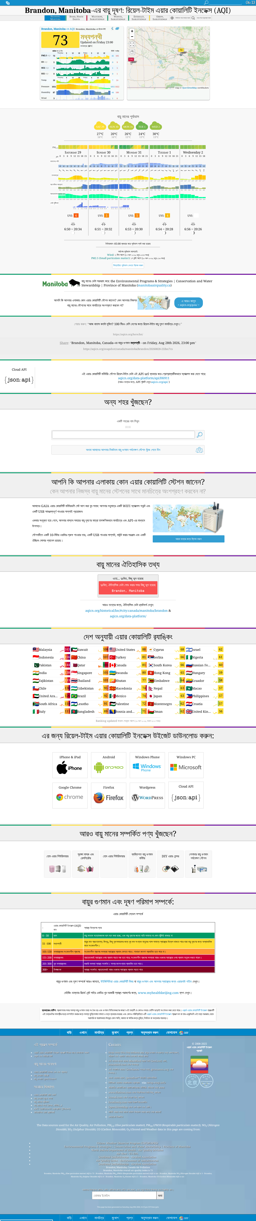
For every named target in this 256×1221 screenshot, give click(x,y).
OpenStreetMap (189, 87)
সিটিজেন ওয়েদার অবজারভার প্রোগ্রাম (124, 1082)
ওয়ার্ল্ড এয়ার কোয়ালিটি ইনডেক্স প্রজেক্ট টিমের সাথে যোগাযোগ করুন (61, 1052)
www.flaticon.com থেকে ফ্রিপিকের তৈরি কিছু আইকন (134, 1092)
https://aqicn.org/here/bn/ (128, 334)
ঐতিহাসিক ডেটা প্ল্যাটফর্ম (44, 1112)
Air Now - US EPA (127, 1153)
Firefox (108, 787)
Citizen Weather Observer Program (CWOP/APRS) (127, 1143)
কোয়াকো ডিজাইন (115, 1116)
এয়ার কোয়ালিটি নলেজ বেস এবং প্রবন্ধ (50, 1072)
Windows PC (186, 757)
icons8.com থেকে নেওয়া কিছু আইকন (126, 1097)
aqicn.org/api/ (159, 382)
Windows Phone (147, 757)
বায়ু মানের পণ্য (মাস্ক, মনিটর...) (48, 1105)
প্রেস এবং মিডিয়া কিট (43, 1056)
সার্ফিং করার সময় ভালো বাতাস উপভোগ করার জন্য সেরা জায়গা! (134, 1112)
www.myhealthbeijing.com (158, 993)
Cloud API (186, 786)
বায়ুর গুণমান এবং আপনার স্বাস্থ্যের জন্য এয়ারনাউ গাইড (164, 981)
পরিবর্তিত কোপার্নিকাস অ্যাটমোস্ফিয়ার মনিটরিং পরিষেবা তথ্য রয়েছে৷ (136, 1087)
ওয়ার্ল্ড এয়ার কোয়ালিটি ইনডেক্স (195, 1010)
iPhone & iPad (70, 757)
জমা (160, 1195)
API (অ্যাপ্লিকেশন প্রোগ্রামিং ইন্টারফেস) (52, 1108)
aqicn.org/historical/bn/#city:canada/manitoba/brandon (126, 610)
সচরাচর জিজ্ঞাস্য (44, 1086)
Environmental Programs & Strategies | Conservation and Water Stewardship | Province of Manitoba (127, 1146)
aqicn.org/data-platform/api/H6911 (143, 378)
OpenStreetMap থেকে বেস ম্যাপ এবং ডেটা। (130, 1107)
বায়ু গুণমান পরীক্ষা (41, 1075)
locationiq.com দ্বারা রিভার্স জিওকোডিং (127, 1102)
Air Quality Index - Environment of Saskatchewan (127, 1160)
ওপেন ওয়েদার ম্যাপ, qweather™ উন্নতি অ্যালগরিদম (132, 1077)
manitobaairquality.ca (154, 285)
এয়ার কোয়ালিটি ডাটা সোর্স (45, 1094)
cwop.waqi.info (156, 1082)
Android (109, 757)
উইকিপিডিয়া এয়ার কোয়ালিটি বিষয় (117, 981)
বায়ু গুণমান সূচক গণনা (43, 1098)
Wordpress (147, 787)
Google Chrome (70, 787)
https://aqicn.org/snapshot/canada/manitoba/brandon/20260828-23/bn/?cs (128, 349)
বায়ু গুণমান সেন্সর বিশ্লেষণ (45, 1079)
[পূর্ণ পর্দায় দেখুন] (117, 29)
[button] (131, 61)
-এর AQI (58, 29)
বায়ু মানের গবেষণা (45, 1064)
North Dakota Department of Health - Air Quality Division (127, 1150)
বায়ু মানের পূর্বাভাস (41, 1101)
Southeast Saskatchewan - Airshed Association (127, 1157)
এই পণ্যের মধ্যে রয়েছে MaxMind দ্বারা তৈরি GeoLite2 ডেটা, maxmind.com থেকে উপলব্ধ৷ (137, 1062)
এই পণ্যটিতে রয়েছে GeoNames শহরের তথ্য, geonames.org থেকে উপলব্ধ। (140, 1071)
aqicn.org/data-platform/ (128, 616)
